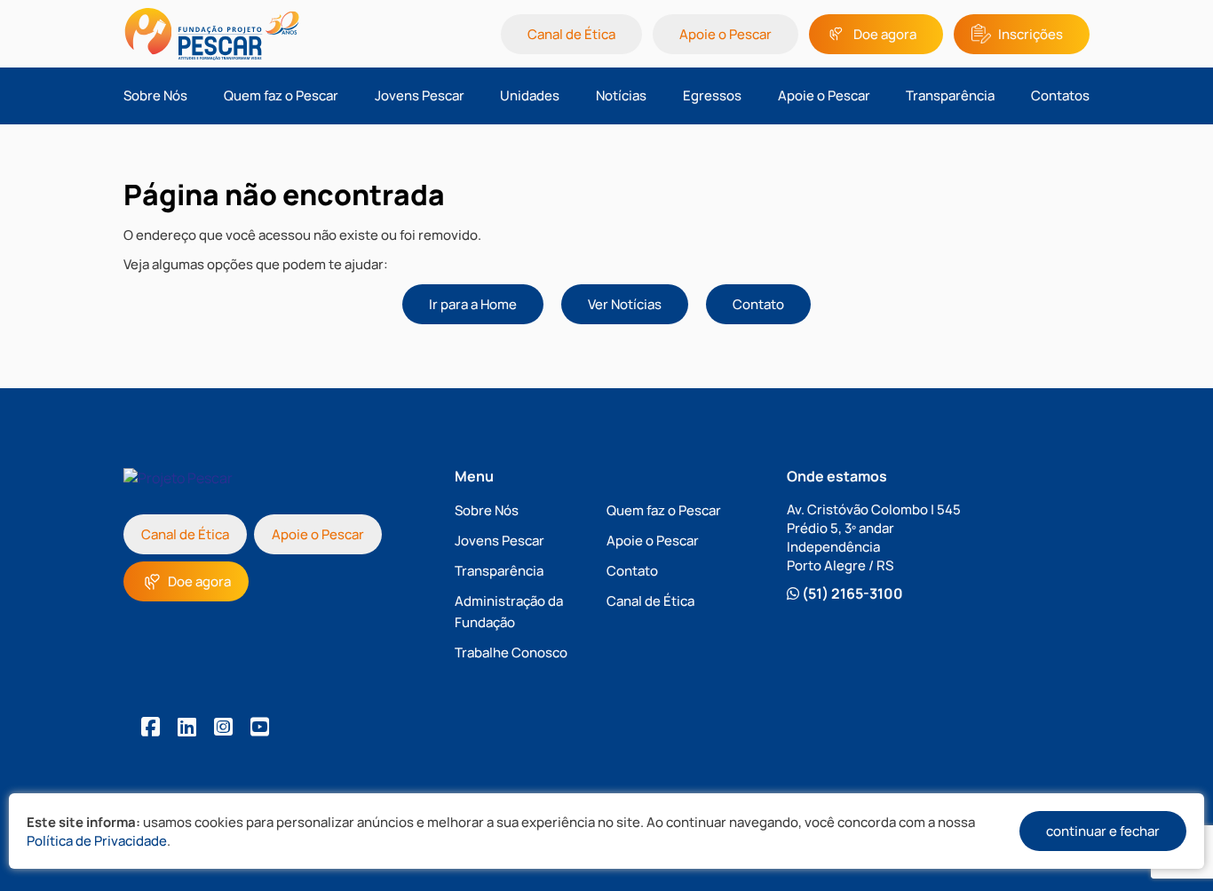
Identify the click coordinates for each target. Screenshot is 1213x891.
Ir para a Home (473, 304)
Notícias (621, 95)
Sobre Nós (155, 95)
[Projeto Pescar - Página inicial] (233, 34)
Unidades (529, 95)
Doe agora (884, 34)
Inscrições (1030, 34)
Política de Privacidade (97, 840)
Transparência (950, 95)
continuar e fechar (1103, 831)
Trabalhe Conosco (511, 652)
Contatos (1060, 95)
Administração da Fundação (509, 612)
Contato (758, 304)
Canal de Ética (571, 34)
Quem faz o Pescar (281, 95)
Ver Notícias (625, 304)
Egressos (712, 95)
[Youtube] (259, 726)
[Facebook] (150, 726)
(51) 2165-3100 (851, 593)
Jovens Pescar (419, 95)
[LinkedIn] (187, 726)
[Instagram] (223, 726)
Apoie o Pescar (725, 34)
